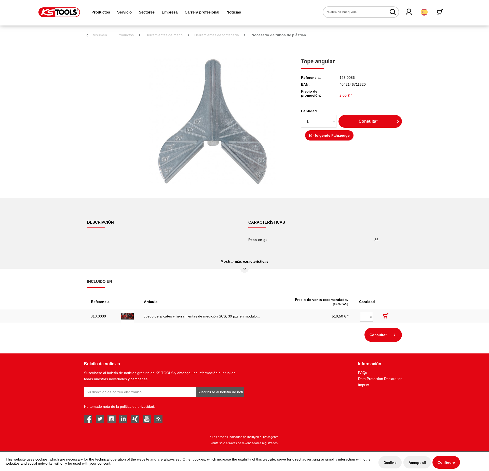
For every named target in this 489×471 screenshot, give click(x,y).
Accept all (417, 463)
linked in (123, 419)
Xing (135, 419)
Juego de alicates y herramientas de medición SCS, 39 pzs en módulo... (202, 316)
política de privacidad (137, 406)
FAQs (362, 373)
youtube (147, 419)
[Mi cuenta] (409, 12)
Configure (446, 462)
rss (158, 419)
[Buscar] (393, 12)
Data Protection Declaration (380, 379)
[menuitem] (101, 12)
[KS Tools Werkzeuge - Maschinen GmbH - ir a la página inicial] (59, 12)
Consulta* (368, 121)
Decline (390, 463)
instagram (111, 419)
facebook (88, 419)
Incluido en (99, 281)
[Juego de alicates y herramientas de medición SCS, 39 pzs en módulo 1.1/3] (129, 316)
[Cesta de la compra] (440, 12)
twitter (100, 419)
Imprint (363, 385)
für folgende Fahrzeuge (329, 135)
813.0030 (98, 316)
